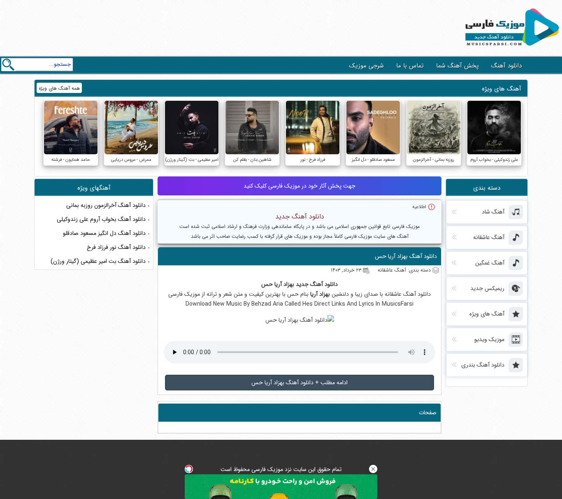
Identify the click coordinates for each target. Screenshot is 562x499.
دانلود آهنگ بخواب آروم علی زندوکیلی (101, 219)
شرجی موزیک (366, 66)
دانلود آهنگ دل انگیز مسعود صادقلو (104, 233)
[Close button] (373, 469)
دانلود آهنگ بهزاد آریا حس (406, 256)
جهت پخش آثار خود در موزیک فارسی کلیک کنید (299, 185)
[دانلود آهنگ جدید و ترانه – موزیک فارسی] (510, 47)
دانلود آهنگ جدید (299, 216)
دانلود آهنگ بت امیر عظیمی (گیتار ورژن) (98, 261)
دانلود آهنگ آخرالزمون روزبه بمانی (106, 205)
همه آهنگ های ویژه (59, 88)
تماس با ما (410, 66)
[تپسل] (189, 469)
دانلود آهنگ (506, 66)
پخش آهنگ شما (457, 66)
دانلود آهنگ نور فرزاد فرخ (116, 247)
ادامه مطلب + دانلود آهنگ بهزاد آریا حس (299, 382)
